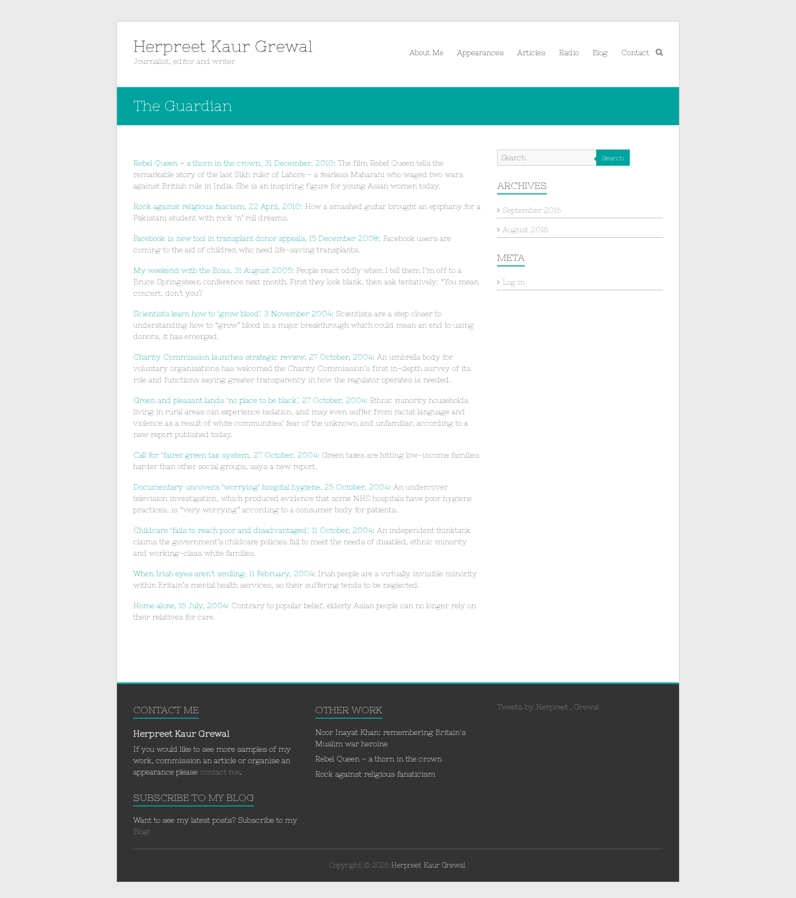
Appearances (480, 52)
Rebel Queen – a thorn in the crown (378, 758)
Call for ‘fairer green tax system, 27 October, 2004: (226, 455)
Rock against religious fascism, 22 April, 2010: (218, 206)
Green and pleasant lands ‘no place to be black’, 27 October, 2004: (251, 400)
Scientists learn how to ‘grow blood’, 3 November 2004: (234, 313)
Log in (514, 282)
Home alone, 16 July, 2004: (181, 605)
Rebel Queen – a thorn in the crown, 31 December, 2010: (234, 163)
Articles (531, 52)
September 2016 (532, 210)
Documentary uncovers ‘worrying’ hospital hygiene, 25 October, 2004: (262, 487)
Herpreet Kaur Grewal (223, 46)
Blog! (141, 831)
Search (613, 158)
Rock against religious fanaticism (375, 774)
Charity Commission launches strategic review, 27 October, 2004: (255, 357)
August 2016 (525, 229)
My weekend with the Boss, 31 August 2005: (213, 270)
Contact (635, 52)
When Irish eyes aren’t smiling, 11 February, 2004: (225, 573)
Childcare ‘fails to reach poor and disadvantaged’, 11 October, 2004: (254, 530)
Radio (569, 52)
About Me (426, 52)
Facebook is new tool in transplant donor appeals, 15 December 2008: (257, 238)
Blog (600, 52)
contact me (220, 771)
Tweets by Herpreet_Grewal (548, 706)
